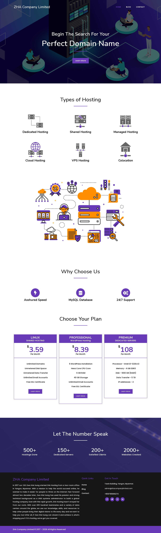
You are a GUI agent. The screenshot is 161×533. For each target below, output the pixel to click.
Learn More (35, 391)
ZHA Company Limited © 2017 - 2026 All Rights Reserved (39, 529)
